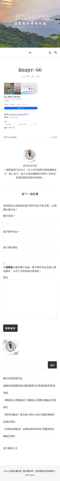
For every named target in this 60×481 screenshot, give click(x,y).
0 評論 (53, 137)
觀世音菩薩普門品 (12, 378)
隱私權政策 (16, 471)
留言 (5, 277)
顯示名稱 (9, 215)
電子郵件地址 (11, 231)
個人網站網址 (10, 247)
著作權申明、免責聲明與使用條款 (38, 471)
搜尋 (52, 365)
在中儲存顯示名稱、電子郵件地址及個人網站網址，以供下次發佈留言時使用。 (29, 269)
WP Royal (29, 475)
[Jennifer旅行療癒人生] (30, 24)
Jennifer (13, 137)
